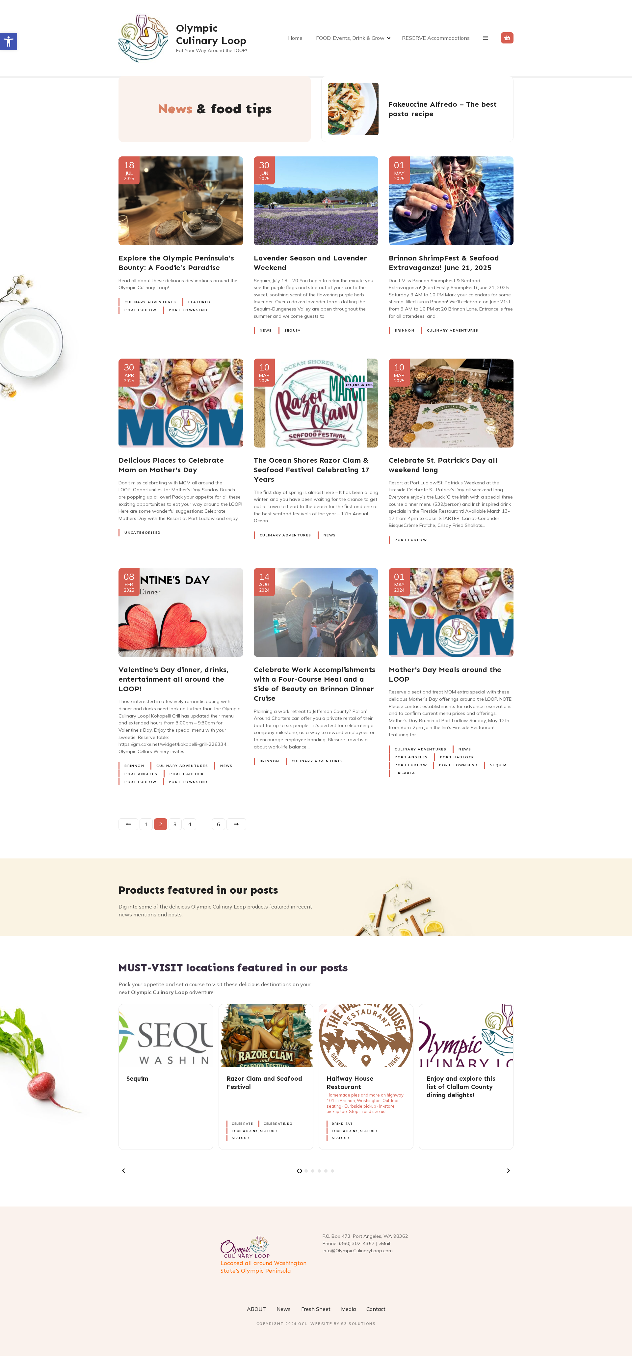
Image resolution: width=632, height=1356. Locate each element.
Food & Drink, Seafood (254, 1131)
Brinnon (404, 330)
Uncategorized (142, 532)
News (266, 330)
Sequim (292, 330)
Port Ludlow (140, 310)
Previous (128, 824)
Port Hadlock (187, 774)
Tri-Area (405, 773)
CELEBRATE (242, 1123)
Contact (375, 1309)
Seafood (240, 1138)
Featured (199, 302)
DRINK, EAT (342, 1123)
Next (236, 824)
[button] (8, 41)
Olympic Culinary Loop (211, 34)
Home (295, 38)
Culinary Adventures (150, 302)
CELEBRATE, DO (278, 1123)
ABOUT (256, 1309)
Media (348, 1309)
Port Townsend (188, 310)
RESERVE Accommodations (436, 38)
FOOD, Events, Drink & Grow (350, 38)
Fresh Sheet (315, 1309)
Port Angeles (140, 774)
